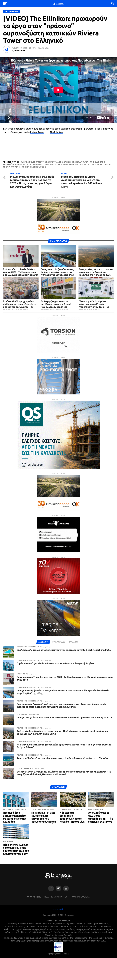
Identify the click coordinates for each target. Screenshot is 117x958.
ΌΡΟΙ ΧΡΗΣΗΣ (34, 897)
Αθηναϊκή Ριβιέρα (13, 164)
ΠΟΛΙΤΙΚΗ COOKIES (80, 897)
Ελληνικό (38, 164)
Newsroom (19, 50)
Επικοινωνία (58, 909)
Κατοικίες (86, 164)
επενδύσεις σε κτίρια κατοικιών (62, 164)
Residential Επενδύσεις (58, 162)
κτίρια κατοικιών (102, 164)
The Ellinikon (56, 132)
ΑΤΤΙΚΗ (27, 164)
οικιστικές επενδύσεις (34, 167)
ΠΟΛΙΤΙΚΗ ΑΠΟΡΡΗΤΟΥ (55, 897)
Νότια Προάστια (12, 167)
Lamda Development (33, 162)
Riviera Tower (37, 132)
